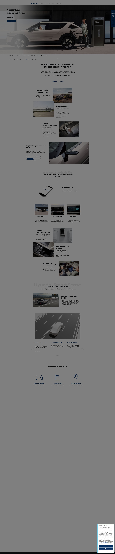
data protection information (104, 542)
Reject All (105, 548)
